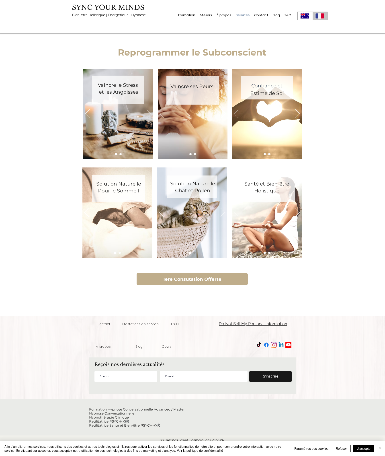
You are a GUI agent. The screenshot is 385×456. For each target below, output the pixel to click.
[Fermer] (379, 448)
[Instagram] (274, 345)
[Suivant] (149, 114)
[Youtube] (288, 345)
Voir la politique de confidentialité (200, 450)
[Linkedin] (281, 345)
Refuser (341, 448)
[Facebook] (266, 345)
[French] (319, 16)
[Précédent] (87, 114)
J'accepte (364, 448)
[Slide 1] (116, 154)
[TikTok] (259, 345)
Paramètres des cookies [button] (311, 448)
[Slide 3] (269, 154)
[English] (305, 16)
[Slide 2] (120, 154)
